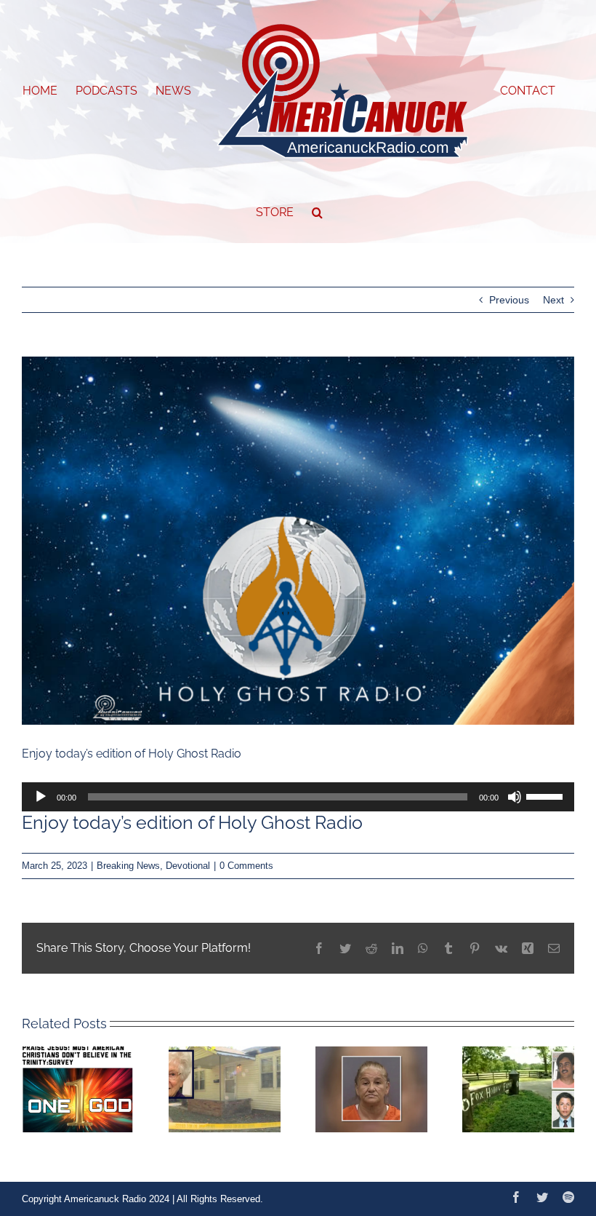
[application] (298, 796)
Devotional (188, 865)
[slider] (546, 795)
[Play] (40, 797)
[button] (317, 212)
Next (553, 300)
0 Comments (246, 865)
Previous (509, 300)
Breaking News (128, 865)
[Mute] (514, 797)
